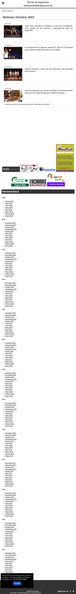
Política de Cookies (36, 592)
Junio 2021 (9, 355)
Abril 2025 (8, 239)
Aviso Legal (13, 592)
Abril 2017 (8, 480)
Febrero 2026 (9, 214)
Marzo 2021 (9, 362)
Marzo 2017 (9, 482)
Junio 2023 (9, 295)
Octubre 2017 (9, 467)
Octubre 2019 (9, 407)
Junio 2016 (9, 505)
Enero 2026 (9, 216)
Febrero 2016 (9, 514)
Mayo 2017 (9, 477)
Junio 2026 (9, 205)
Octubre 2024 (9, 257)
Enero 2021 (9, 366)
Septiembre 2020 (10, 379)
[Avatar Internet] (65, 171)
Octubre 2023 (9, 287)
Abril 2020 (8, 390)
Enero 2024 (9, 276)
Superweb (36, 591)
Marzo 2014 (9, 572)
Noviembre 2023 (10, 285)
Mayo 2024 (9, 267)
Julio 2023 (8, 293)
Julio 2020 (8, 383)
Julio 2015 (8, 533)
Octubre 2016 (9, 497)
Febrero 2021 (9, 364)
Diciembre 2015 (10, 523)
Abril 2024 (8, 269)
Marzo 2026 (9, 212)
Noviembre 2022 (10, 315)
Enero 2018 (9, 456)
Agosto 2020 (9, 381)
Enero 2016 (9, 516)
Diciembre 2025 (10, 223)
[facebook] (70, 591)
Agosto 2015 (9, 531)
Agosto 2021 (9, 351)
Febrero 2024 (9, 274)
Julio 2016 (8, 503)
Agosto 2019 (9, 411)
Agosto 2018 (9, 441)
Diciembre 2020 (10, 373)
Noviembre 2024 (10, 255)
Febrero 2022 (9, 334)
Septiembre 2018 (10, 439)
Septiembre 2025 (10, 229)
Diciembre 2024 (10, 253)
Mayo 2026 (9, 207)
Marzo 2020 (9, 392)
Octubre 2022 (9, 317)
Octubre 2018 (9, 437)
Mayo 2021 (9, 357)
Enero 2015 (9, 546)
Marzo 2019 (9, 422)
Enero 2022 (9, 336)
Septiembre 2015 (10, 529)
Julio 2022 (8, 323)
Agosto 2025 (9, 231)
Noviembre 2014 (10, 555)
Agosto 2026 (9, 201)
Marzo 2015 (9, 542)
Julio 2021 (8, 353)
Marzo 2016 (9, 512)
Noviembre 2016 (10, 495)
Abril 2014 (8, 570)
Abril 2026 (8, 209)
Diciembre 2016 (10, 493)
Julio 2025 (8, 233)
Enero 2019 (9, 426)
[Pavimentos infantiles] (20, 186)
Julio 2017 (8, 473)
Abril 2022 (8, 330)
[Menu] (3, 3)
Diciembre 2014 (10, 553)
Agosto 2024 (9, 261)
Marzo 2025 (9, 242)
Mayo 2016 (9, 507)
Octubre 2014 (9, 557)
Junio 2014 (9, 565)
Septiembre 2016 (10, 499)
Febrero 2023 (9, 304)
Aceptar (17, 583)
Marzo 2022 (9, 332)
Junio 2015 (9, 535)
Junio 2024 (9, 265)
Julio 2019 (8, 413)
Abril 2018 (8, 450)
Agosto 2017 (9, 471)
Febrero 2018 (9, 454)
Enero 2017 (9, 486)
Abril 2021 (8, 360)
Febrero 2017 (9, 484)
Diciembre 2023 (10, 283)
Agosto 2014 (9, 561)
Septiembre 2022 (10, 319)
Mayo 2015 (9, 537)
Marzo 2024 (9, 272)
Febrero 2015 (9, 544)
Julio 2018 (8, 443)
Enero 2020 (9, 396)
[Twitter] (73, 591)
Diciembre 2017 (10, 463)
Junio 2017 (9, 475)
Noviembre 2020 (10, 375)
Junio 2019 (9, 415)
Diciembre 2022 (10, 313)
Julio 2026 (8, 203)
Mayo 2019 (9, 417)
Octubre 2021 (9, 347)
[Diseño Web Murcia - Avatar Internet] (40, 591)
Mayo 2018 (9, 447)
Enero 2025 (9, 246)
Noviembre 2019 (10, 405)
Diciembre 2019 (10, 403)
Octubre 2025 (9, 227)
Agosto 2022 (9, 321)
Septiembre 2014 (10, 559)
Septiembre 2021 (10, 349)
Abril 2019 (8, 420)
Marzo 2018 (9, 452)
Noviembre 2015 (10, 525)
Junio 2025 (9, 235)
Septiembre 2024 (10, 259)
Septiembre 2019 (10, 409)
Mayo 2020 (9, 387)
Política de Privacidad (24, 592)
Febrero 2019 (9, 424)
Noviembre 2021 (10, 345)
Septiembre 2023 (10, 289)
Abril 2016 (8, 510)
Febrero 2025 (9, 244)
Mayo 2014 (9, 567)
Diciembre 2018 (10, 433)
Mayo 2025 (9, 237)
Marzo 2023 (9, 302)
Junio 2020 (9, 385)
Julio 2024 (8, 263)
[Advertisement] (38, 129)
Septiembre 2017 (10, 469)
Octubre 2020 (9, 377)
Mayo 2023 (9, 297)
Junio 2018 (9, 445)
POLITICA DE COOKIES (20, 579)
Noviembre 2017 (10, 465)
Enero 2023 (9, 306)
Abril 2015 (8, 540)
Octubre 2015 (9, 527)
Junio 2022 (9, 325)
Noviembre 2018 (10, 435)
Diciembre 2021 (10, 343)
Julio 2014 (8, 563)
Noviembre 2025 (10, 225)
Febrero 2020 (9, 394)
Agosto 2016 (9, 501)
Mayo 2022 (9, 327)
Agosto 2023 (9, 291)
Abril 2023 (8, 299)
